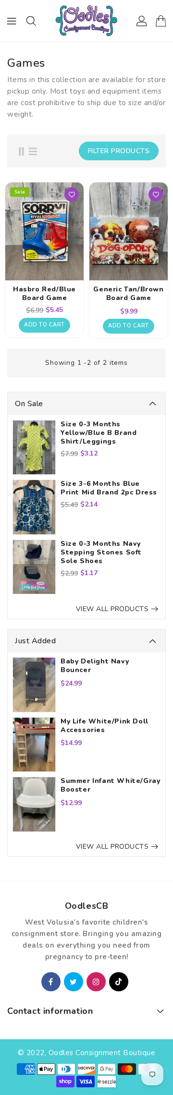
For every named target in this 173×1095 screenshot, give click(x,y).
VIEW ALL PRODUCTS (112, 609)
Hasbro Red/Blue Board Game (44, 293)
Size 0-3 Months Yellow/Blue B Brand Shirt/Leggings (98, 433)
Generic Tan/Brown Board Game (128, 293)
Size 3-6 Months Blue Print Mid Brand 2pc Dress (109, 488)
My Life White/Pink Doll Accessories (104, 725)
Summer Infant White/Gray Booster (110, 785)
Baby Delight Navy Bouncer (95, 665)
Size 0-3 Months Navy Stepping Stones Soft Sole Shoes (101, 553)
